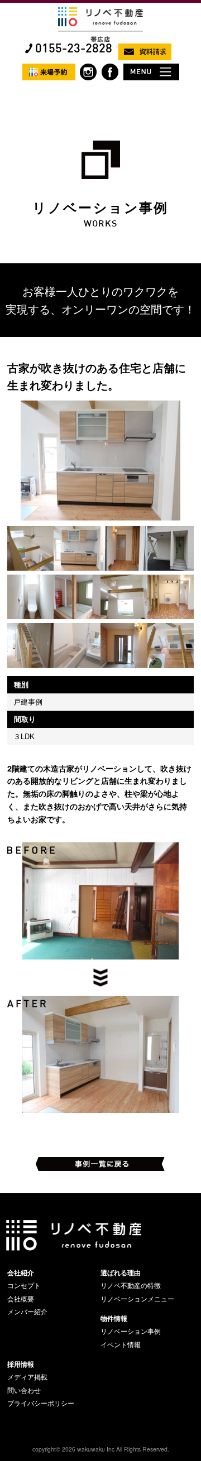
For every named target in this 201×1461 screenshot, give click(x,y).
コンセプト (24, 1285)
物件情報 (113, 1318)
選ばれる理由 (120, 1272)
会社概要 (20, 1298)
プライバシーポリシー (40, 1403)
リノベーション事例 (130, 1331)
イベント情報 (120, 1344)
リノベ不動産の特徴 (130, 1285)
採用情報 (20, 1364)
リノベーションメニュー (137, 1298)
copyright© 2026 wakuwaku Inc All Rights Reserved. (100, 1449)
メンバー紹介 (27, 1311)
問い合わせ (24, 1390)
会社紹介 (20, 1272)
